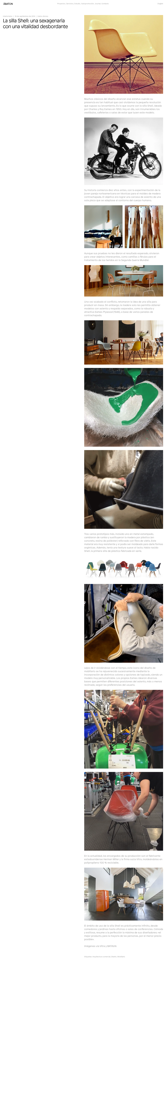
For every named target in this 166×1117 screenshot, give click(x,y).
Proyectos (61, 3)
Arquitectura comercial (101, 956)
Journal (97, 3)
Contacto (105, 3)
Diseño (114, 956)
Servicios (69, 3)
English (160, 3)
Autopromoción (87, 3)
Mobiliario (121, 956)
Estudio (77, 3)
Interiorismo (7, 16)
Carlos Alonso (42, 16)
